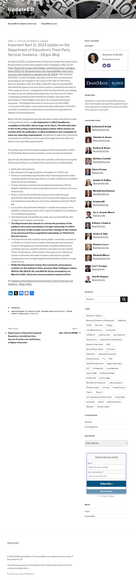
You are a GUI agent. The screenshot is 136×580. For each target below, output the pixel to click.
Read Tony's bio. (98, 226)
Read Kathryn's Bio (101, 151)
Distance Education (94, 344)
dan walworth (119, 335)
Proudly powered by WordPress (20, 574)
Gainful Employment (95, 363)
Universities (120, 397)
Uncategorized (91, 427)
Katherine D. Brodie (37, 41)
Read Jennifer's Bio (101, 183)
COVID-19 (90, 335)
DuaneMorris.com (49, 23)
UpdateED (21, 9)
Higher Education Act (53, 311)
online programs (116, 383)
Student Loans (119, 387)
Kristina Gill (91, 378)
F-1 (104, 359)
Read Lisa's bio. (98, 269)
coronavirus (110, 330)
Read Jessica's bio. (101, 237)
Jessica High (91, 373)
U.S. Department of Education (99, 397)
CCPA (89, 325)
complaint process (94, 330)
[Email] (104, 66)
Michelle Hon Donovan (95, 383)
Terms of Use (12, 543)
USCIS (101, 402)
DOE (108, 344)
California (122, 320)
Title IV (34, 314)
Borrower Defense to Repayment (100, 320)
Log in (87, 511)
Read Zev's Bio (99, 215)
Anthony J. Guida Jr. (94, 315)
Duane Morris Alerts (94, 349)
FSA (110, 359)
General (16, 308)
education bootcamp (107, 354)
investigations (112, 368)
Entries (90, 516)
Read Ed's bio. (97, 172)
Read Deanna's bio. (101, 247)
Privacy (111, 496)
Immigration (98, 368)
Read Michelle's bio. (101, 194)
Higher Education (114, 363)
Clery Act (99, 325)
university (90, 402)
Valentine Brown (114, 402)
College (109, 325)
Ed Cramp (111, 349)
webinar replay (103, 406)
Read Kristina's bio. (101, 205)
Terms (105, 496)
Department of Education (26, 311)
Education (90, 354)
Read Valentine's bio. (101, 140)
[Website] (109, 66)
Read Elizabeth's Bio (101, 258)
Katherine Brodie (107, 373)
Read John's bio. (98, 280)
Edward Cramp (92, 359)
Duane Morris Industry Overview (22, 23)
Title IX (99, 392)
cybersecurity (104, 335)
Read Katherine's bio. (111, 59)
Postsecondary (92, 387)
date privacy (91, 339)
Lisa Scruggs (104, 378)
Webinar (90, 406)
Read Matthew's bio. (101, 162)
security (106, 387)
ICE (87, 368)
